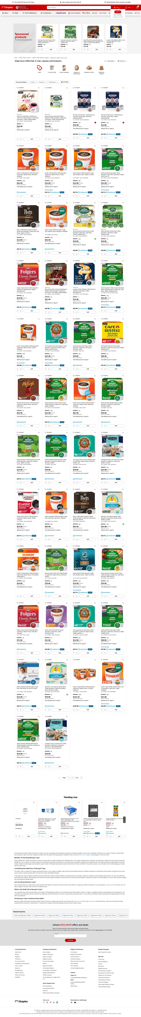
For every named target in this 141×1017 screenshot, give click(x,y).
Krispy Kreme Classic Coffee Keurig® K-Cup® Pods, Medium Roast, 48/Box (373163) (27, 518)
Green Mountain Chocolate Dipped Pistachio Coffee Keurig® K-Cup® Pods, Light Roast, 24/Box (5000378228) (55, 117)
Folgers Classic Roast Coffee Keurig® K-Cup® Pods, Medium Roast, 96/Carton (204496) (28, 631)
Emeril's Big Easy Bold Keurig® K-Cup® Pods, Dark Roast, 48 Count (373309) (27, 687)
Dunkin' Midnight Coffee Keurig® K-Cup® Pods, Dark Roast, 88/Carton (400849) (56, 517)
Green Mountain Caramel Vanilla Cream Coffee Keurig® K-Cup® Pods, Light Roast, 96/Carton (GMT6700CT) (112, 574)
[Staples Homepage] (7, 8)
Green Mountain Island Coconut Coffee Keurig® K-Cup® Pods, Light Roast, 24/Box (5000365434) (46, 41)
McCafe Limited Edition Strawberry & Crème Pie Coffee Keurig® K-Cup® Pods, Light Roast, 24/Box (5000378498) (28, 117)
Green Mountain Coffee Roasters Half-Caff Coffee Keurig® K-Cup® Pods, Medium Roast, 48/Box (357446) (28, 461)
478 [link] (107, 353)
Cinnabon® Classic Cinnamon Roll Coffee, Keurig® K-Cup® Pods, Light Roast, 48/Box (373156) (112, 461)
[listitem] (48, 38)
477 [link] (23, 410)
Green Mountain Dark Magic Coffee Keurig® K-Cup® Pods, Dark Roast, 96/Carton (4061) (82, 347)
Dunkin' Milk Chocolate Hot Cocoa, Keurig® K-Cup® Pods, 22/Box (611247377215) (54, 631)
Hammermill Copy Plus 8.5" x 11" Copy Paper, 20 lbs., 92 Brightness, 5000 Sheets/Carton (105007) (47, 820)
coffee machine (110, 885)
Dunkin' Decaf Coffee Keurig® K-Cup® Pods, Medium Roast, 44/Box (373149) (83, 174)
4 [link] (112, 44)
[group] (25, 819)
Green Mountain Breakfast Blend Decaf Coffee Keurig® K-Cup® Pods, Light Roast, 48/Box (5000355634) (28, 745)
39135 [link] (45, 823)
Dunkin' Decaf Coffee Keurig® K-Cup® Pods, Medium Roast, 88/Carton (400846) (56, 230)
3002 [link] (108, 581)
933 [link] (51, 467)
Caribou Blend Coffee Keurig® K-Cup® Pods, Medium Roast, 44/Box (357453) (83, 574)
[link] (23, 2)
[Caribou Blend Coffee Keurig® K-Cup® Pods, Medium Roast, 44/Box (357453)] (84, 560)
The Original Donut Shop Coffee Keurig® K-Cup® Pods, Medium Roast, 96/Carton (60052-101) (84, 461)
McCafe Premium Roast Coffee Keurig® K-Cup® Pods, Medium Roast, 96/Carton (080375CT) (28, 404)
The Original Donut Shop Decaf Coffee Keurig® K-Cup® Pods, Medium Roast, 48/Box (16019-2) (83, 631)
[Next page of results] (81, 777)
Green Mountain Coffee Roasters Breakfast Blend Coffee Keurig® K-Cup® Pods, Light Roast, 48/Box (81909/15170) (112, 289)
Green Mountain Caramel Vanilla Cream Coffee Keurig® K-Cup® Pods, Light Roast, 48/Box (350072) (56, 404)
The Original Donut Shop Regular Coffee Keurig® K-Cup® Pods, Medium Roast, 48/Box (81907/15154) (56, 347)
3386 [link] (79, 180)
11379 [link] (67, 823)
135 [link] (23, 694)
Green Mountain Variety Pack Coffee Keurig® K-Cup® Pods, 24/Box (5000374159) (69, 41)
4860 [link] (108, 410)
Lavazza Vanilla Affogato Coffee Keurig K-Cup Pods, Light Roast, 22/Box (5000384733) (116, 41)
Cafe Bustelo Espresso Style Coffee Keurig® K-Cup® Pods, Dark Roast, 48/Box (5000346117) (112, 347)
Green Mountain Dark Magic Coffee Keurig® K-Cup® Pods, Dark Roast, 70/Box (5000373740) (112, 631)
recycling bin (92, 901)
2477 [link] (44, 44)
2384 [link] (23, 467)
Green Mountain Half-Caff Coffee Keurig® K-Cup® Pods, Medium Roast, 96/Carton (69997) (56, 574)
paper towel (78, 901)
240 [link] (79, 410)
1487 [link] (79, 122)
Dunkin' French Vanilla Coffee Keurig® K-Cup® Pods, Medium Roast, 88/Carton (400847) (84, 404)
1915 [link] (108, 524)
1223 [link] (79, 637)
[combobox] (79, 7)
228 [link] (51, 694)
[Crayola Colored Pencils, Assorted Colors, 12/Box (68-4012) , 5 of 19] (115, 810)
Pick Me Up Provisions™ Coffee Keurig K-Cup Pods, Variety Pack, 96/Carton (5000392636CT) (84, 116)
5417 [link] (51, 353)
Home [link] (15, 58)
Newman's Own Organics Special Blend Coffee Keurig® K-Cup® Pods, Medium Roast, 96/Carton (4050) (55, 688)
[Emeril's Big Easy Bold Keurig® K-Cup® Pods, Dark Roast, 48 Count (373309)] (28, 673)
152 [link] (51, 751)
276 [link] (23, 637)
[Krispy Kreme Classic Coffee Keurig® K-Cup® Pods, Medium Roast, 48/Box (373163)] (28, 503)
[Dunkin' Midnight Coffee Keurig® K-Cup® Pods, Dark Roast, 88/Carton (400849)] (56, 503)
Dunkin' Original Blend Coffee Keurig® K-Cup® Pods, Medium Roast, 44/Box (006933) (56, 174)
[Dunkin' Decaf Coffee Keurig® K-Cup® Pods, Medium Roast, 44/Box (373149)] (84, 159)
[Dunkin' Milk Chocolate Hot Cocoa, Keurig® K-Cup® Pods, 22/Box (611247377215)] (56, 616)
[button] (109, 7)
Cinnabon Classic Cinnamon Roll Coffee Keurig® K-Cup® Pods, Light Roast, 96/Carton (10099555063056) (55, 745)
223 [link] (67, 44)
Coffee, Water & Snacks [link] (25, 58)
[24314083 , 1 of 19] (25, 810)
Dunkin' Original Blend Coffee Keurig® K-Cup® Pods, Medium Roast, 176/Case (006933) (84, 688)
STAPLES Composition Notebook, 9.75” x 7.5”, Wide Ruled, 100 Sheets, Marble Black (92, 820)
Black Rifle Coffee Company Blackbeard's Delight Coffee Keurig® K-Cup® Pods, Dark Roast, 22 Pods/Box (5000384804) (93, 41)
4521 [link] (108, 295)
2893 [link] (79, 524)
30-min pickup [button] (49, 190)
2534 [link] (90, 823)
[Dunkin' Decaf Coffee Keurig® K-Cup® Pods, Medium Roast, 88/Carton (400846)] (56, 216)
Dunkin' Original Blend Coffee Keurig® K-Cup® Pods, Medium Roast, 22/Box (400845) (28, 347)
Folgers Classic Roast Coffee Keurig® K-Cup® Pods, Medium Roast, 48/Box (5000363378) (28, 289)
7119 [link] (108, 180)
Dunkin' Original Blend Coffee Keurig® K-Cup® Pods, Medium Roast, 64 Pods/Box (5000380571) (28, 574)
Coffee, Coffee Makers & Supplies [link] (40, 58)
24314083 (18, 818)
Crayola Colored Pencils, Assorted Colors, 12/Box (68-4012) (115, 819)
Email (56, 934)
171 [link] (90, 44)
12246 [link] (23, 180)
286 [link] (23, 237)
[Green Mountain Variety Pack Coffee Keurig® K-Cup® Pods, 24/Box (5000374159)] (70, 32)
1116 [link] (113, 823)
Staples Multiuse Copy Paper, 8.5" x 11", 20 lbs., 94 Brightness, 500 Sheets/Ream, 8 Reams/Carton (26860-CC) (70, 820)
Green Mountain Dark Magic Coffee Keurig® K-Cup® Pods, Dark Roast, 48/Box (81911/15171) (112, 174)
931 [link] (51, 637)
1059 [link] (51, 524)
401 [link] (23, 524)
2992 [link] (51, 410)
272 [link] (51, 124)
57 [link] (22, 124)
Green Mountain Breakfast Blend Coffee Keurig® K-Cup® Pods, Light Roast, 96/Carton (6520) (111, 404)
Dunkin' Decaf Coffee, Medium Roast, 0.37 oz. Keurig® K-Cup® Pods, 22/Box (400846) (112, 688)
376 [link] (51, 581)
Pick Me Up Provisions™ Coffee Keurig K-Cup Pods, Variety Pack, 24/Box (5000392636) (112, 116)
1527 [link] (23, 751)
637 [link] (23, 295)
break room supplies (85, 855)
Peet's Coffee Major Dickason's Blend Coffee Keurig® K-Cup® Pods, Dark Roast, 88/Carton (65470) (84, 518)
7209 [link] (79, 353)
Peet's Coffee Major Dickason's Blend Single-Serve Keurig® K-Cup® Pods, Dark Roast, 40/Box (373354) (28, 231)
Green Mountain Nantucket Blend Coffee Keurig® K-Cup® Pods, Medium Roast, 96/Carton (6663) (55, 461)
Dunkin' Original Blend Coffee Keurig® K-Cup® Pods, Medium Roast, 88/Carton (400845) (28, 174)
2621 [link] (108, 467)
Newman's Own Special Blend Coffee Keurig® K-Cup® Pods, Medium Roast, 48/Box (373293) (111, 518)
